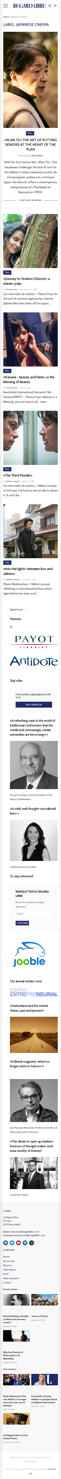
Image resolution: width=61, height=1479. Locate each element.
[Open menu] (5, 5)
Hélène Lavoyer (13, 481)
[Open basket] (55, 6)
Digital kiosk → (17, 609)
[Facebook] (5, 1242)
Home (6, 16)
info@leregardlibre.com (33, 1235)
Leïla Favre (37, 155)
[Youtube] (18, 1242)
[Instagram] (31, 1242)
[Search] (50, 5)
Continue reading (30, 200)
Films (30, 133)
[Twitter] (12, 1242)
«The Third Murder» (18, 475)
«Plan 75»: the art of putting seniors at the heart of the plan (30, 145)
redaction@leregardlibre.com (25, 1231)
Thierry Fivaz (11, 289)
